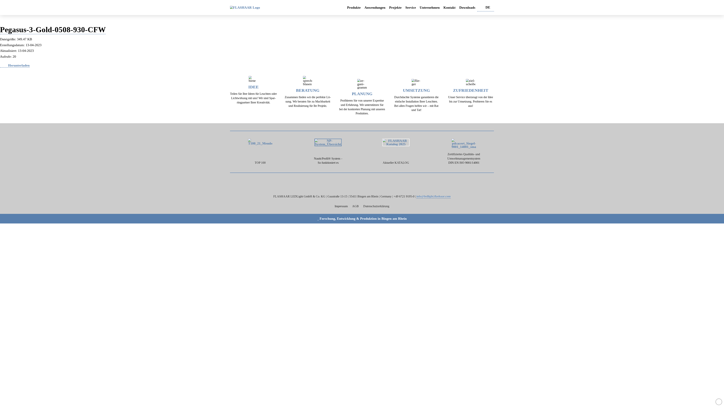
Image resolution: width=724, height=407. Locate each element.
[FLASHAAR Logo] (263, 7)
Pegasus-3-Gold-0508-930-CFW (53, 29)
